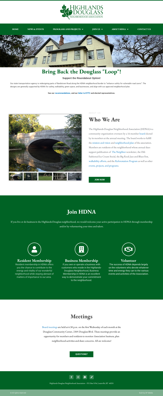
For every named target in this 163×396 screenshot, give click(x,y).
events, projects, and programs (103, 165)
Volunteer (128, 260)
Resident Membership (34, 260)
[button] (11, 143)
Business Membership (81, 260)
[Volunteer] (128, 249)
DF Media (149, 393)
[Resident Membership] (34, 249)
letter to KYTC (84, 93)
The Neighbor (119, 152)
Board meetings (49, 327)
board (142, 133)
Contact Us (144, 29)
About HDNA (119, 29)
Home (15, 29)
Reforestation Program (126, 161)
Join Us (96, 29)
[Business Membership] (81, 249)
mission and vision (101, 142)
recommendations (62, 93)
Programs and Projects (67, 29)
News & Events (36, 29)
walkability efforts (97, 161)
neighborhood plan (124, 142)
